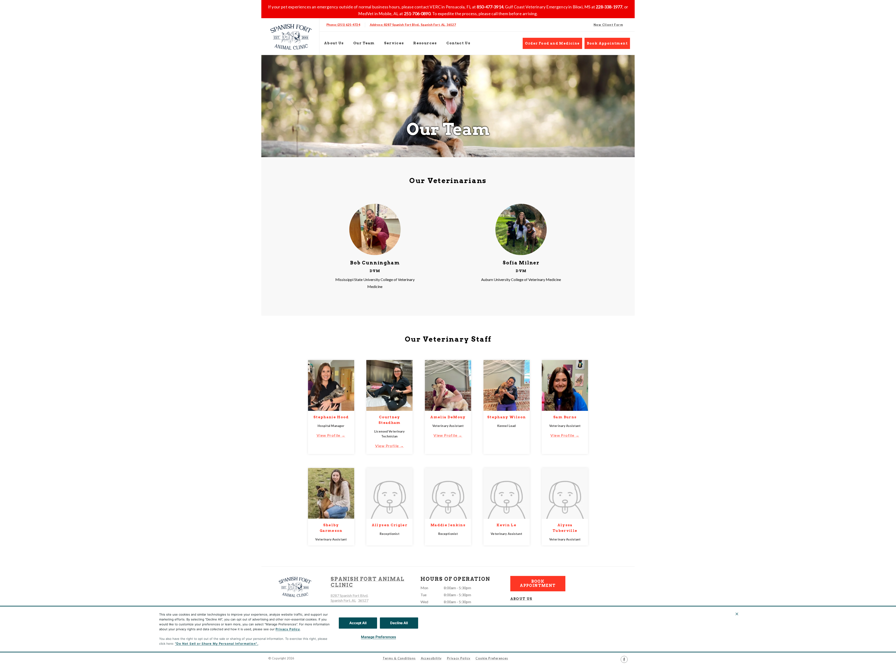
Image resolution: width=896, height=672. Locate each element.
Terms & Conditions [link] (399, 658)
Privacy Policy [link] (459, 658)
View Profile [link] (328, 435)
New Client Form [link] (608, 25)
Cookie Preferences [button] (492, 658)
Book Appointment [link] (607, 43)
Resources (425, 43)
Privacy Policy (288, 629)
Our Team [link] (364, 43)
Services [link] (394, 43)
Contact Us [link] (458, 43)
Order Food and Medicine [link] (552, 43)
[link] (291, 36)
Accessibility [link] (431, 658)
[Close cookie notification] (737, 614)
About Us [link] (334, 43)
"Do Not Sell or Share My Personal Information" (216, 643)
